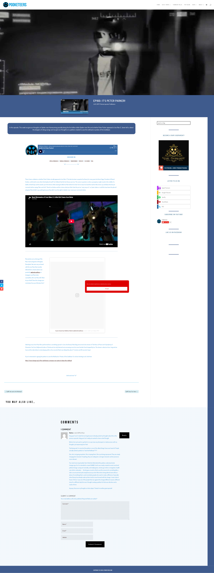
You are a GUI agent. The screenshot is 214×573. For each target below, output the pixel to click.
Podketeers (112, 104)
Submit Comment (95, 544)
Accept (107, 288)
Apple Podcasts (54, 161)
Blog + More (165, 4)
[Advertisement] (170, 267)
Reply (124, 435)
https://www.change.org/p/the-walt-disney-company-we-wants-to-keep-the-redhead (48, 360)
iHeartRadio (74, 161)
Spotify (81, 161)
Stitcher (87, 161)
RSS (92, 161)
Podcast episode (104, 104)
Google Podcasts (64, 161)
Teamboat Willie (177, 4)
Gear (193, 4)
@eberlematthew (35, 272)
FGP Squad (187, 4)
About (200, 4)
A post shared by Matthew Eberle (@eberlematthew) (69, 330)
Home (158, 4)
